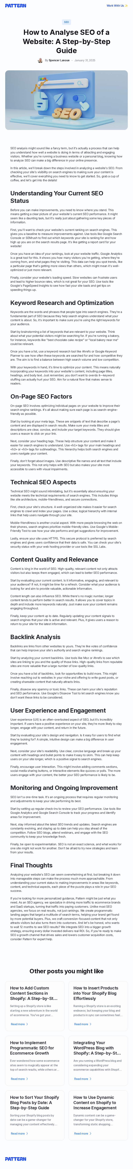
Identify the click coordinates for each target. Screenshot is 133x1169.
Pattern (80, 898)
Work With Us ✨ (117, 5)
